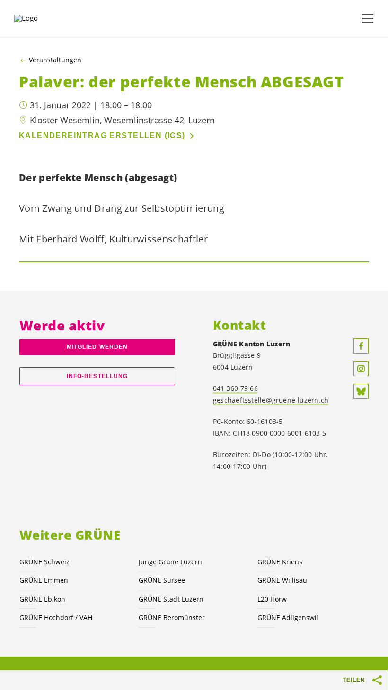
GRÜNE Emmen (43, 580)
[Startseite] (38, 18)
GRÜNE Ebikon (42, 599)
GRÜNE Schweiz (44, 561)
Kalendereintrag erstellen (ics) (102, 135)
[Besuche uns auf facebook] (361, 346)
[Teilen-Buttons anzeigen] (377, 680)
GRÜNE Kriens (279, 561)
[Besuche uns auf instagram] (361, 368)
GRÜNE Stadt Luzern (171, 599)
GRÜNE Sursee (162, 580)
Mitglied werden (97, 347)
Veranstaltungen (55, 60)
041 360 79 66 (235, 388)
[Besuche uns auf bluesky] (361, 391)
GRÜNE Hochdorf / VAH (55, 617)
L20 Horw (272, 599)
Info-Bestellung (97, 376)
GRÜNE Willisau (282, 580)
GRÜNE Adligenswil (287, 617)
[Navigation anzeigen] (367, 18)
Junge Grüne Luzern (170, 561)
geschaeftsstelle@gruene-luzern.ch (270, 400)
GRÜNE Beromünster (172, 617)
